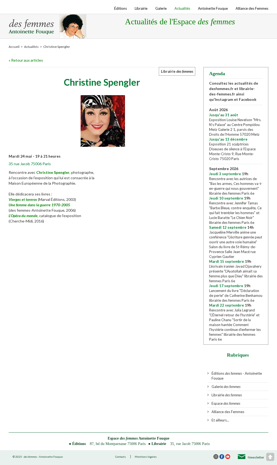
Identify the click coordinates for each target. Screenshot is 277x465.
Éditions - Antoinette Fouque (237, 375)
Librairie (141, 8)
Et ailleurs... (220, 420)
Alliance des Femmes (252, 8)
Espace (226, 403)
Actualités (182, 8)
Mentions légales (146, 456)
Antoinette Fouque (213, 8)
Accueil (14, 47)
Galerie (161, 8)
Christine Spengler (53, 172)
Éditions (120, 8)
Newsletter (256, 457)
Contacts (120, 456)
